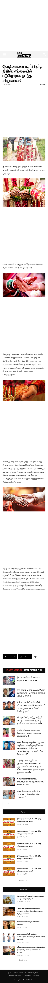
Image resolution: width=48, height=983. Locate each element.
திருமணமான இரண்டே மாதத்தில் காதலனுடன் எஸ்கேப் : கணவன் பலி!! (31, 781)
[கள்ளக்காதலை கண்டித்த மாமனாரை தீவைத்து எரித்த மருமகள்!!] (9, 794)
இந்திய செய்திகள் (20, 972)
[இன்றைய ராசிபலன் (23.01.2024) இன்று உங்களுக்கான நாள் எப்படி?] (9, 859)
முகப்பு (10, 972)
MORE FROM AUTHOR (33, 670)
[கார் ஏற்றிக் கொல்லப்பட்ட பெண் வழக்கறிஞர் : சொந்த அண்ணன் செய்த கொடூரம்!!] (9, 692)
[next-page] (8, 803)
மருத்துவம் (27, 975)
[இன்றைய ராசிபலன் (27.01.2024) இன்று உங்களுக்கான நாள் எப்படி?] (9, 834)
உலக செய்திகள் (33, 972)
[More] (35, 656)
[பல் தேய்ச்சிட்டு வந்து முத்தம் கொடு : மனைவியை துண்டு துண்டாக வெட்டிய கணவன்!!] (9, 720)
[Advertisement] (24, 25)
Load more (23, 881)
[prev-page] (4, 803)
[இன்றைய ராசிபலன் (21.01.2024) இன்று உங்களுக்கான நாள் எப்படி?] (9, 871)
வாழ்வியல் (24, 889)
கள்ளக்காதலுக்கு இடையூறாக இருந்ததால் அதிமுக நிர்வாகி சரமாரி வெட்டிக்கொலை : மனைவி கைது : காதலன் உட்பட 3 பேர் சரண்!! (30, 748)
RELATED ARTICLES (14, 670)
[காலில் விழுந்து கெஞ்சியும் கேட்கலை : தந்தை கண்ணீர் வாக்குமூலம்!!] (9, 732)
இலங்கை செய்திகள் (15, 975)
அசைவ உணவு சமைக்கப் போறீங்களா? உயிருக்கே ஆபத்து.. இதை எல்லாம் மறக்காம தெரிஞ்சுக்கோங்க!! (30, 911)
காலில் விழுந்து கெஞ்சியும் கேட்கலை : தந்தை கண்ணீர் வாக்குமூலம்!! (29, 733)
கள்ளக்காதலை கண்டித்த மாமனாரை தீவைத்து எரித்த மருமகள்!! (29, 794)
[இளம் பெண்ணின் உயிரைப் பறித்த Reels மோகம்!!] (9, 680)
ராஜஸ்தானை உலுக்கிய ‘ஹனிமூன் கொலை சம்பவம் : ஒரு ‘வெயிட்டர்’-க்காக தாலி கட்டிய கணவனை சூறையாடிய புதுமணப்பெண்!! (30, 766)
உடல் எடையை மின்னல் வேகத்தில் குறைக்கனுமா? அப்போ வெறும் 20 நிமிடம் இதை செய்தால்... (31, 936)
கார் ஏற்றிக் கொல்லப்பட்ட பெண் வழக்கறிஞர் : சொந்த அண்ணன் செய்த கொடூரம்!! (31, 693)
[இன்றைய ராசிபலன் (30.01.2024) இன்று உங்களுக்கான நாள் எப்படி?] (9, 822)
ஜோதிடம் (24, 812)
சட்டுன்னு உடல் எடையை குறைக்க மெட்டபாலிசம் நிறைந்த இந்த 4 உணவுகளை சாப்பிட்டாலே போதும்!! (31, 949)
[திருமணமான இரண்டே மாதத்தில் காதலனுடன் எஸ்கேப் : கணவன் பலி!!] (9, 781)
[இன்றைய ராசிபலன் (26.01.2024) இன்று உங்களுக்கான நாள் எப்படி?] (9, 846)
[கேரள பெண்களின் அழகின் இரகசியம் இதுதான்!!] (9, 924)
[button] (4, 54)
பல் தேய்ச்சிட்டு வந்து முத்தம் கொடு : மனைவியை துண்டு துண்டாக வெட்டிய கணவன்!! (29, 720)
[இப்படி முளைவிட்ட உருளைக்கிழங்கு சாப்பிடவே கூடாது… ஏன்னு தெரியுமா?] (9, 899)
